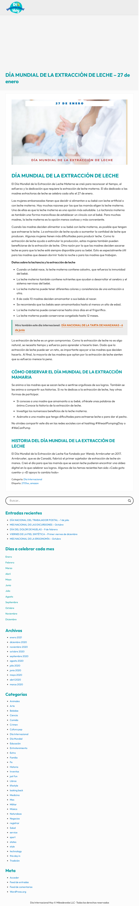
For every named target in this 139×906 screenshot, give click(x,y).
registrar (14, 823)
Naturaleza (16, 813)
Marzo (8, 568)
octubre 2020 (17, 651)
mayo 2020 (16, 674)
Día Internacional (33, 479)
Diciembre (11, 619)
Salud (13, 827)
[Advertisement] (70, 46)
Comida (14, 720)
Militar (13, 804)
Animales (15, 701)
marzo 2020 (16, 684)
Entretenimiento (18, 748)
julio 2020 (15, 665)
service (13, 832)
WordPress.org (18, 891)
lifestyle (14, 785)
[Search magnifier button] (129, 500)
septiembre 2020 (19, 656)
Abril (8, 573)
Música (13, 809)
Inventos (14, 771)
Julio (7, 590)
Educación (15, 743)
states (13, 842)
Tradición (15, 860)
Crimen (14, 724)
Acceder (14, 877)
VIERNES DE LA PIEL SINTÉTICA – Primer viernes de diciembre (43, 534)
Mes (12, 799)
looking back (16, 790)
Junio (8, 585)
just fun (13, 776)
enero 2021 (16, 637)
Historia (14, 766)
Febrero (9, 562)
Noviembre (11, 613)
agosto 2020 (16, 660)
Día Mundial (16, 738)
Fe (11, 762)
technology (16, 851)
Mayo (8, 579)
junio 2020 (15, 670)
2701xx (25, 483)
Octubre (9, 608)
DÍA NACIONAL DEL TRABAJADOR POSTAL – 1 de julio (39, 520)
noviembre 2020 (19, 646)
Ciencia (14, 715)
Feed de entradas (19, 882)
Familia (13, 757)
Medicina (14, 795)
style (12, 846)
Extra (13, 752)
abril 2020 (15, 679)
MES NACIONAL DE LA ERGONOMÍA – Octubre (35, 538)
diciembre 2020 (18, 642)
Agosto (9, 596)
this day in (15, 855)
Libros (13, 781)
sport (12, 837)
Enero (8, 556)
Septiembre (11, 602)
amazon (34, 483)
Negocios (15, 818)
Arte (12, 706)
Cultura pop (16, 729)
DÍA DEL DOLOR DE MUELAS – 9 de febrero (34, 529)
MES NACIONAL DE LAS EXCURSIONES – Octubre (37, 524)
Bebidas (14, 710)
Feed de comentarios (21, 887)
